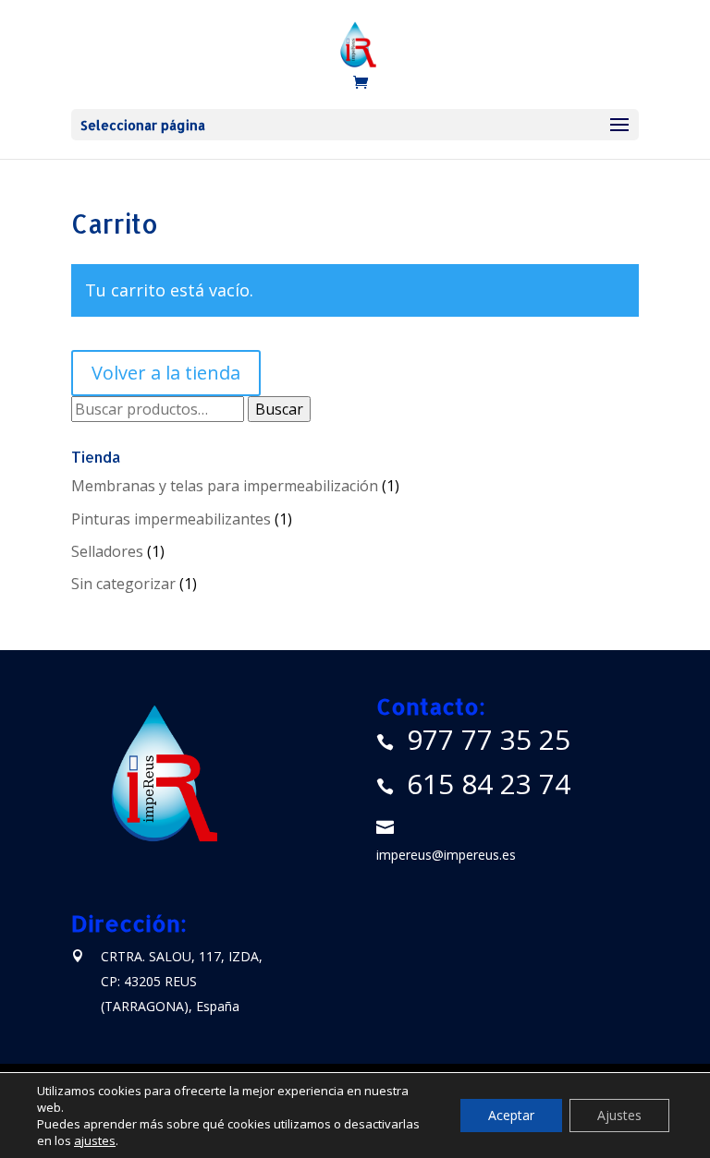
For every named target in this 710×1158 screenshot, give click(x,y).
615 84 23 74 (488, 783)
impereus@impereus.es (446, 854)
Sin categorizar (123, 583)
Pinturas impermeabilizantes (171, 519)
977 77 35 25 (488, 739)
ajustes (95, 1140)
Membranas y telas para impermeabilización (224, 486)
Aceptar (511, 1115)
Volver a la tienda (166, 372)
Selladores (107, 551)
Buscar (279, 409)
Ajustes (619, 1115)
